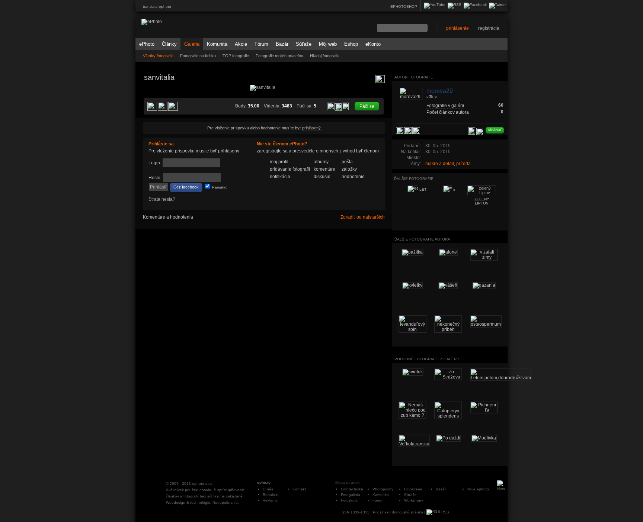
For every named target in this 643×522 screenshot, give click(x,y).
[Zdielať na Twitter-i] (173, 106)
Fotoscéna (413, 489)
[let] (152, 151)
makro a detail (439, 163)
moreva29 (439, 91)
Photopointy (382, 489)
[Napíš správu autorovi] (479, 131)
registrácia (488, 28)
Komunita (217, 44)
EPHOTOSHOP (403, 6)
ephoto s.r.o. (203, 483)
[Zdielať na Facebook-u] (416, 130)
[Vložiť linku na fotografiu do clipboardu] (345, 106)
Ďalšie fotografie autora (422, 239)
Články (169, 44)
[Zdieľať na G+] (162, 106)
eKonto (373, 44)
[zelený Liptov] (376, 151)
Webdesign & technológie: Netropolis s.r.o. (202, 502)
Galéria (191, 44)
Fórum (261, 44)
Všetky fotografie (158, 56)
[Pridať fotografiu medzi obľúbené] (331, 106)
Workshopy (413, 500)
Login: (154, 162)
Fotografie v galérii (445, 105)
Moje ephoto (478, 489)
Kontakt (299, 489)
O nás (268, 489)
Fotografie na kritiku (198, 56)
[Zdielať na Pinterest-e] (152, 106)
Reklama (270, 500)
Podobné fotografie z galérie (427, 359)
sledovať (494, 130)
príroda (463, 163)
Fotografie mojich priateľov (279, 56)
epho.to (264, 482)
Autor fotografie (413, 77)
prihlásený (311, 128)
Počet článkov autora (447, 112)
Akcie (241, 44)
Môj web (328, 44)
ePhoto (146, 44)
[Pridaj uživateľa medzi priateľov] (471, 131)
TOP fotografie (236, 56)
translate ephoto (157, 6)
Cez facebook (186, 187)
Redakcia (271, 495)
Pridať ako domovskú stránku (398, 512)
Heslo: (154, 177)
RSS (444, 512)
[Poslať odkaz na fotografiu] (338, 107)
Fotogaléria (350, 495)
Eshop (351, 44)
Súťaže (303, 44)
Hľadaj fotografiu (324, 56)
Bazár (282, 44)
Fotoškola (349, 500)
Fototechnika (352, 489)
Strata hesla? (161, 199)
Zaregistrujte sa (362, 187)
